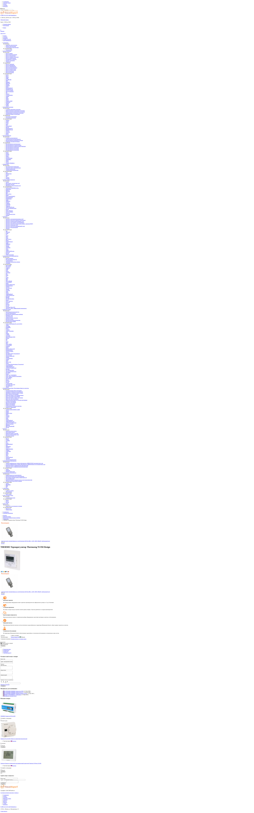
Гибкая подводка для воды (12, 317)
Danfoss (7, 120)
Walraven (8, 205)
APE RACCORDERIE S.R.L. (12, 188)
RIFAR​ (7, 127)
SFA (7, 445)
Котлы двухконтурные (11, 70)
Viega (7, 248)
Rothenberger (9, 198)
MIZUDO (8, 83)
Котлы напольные (10, 71)
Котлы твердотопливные (11, 54)
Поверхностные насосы (11, 431)
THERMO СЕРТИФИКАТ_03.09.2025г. (12, 694)
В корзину (3, 645)
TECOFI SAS (9, 288)
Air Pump (8, 326)
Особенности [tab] (6, 650)
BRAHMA (8, 484)
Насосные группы (10, 435)
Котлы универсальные (11, 58)
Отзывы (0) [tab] (5, 651)
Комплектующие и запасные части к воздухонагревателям (19, 479)
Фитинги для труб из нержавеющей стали (15, 226)
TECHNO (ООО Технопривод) (13, 353)
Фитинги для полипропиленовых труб (14, 219)
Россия (7, 253)
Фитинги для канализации (12, 227)
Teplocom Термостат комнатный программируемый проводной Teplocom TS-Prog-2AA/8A (21, 763)
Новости (5, 802)
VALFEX (8, 132)
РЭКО (7, 104)
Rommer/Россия (9, 89)
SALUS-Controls (9, 90)
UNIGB (7, 416)
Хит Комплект (9, 385)
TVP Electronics (9, 95)
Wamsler (7, 178)
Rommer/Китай (9, 88)
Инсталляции (9, 491)
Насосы (5, 428)
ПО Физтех (8, 378)
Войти (4, 27)
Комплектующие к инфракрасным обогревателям (17, 465)
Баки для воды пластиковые (12, 394)
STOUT (7, 94)
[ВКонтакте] (1, 571)
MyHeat (7, 84)
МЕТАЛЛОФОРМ (10, 426)
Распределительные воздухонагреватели (15, 476)
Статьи (4, 803)
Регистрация (6, 25)
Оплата (4, 4)
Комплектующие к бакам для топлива (14, 397)
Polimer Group (9, 413)
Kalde (7, 233)
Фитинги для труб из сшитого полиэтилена (16, 220)
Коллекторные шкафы (11, 321)
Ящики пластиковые (10, 403)
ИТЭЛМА (8, 372)
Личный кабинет (7, 24)
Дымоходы (8, 61)
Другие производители (11, 208)
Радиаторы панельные (11, 117)
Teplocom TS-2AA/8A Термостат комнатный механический (14, 738)
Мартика (8, 425)
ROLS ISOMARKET (10, 196)
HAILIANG (8, 189)
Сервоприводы (9, 260)
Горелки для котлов (10, 60)
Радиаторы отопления (8, 107)
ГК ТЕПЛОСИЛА (10, 298)
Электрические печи (10, 497)
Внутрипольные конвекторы (12, 166)
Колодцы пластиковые (11, 402)
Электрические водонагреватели (13, 139)
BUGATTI (8, 266)
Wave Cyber (8, 362)
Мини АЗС (5, 503)
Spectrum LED (9, 49)
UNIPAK (8, 203)
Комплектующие (7, 309)
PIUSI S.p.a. (8, 508)
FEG (7, 172)
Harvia (7, 500)
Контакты (5, 6)
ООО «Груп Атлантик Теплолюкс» (14, 376)
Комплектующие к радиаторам (13, 114)
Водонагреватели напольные (12, 150)
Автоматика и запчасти (11, 59)
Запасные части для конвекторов (13, 167)
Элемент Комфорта (10, 163)
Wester (7, 98)
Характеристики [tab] (7, 649)
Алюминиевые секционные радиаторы (14, 113)
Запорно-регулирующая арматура (10, 256)
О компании (6, 1)
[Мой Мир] (5, 571)
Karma (7, 175)
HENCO (8, 190)
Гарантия (5, 799)
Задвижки (8, 263)
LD (6, 234)
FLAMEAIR (8, 79)
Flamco (7, 271)
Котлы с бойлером (10, 64)
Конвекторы (6, 164)
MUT (7, 278)
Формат (7, 215)
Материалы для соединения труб (13, 185)
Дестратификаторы (10, 478)
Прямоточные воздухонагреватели (13, 475)
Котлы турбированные (11, 66)
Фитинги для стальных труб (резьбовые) (15, 222)
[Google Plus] (8, 571)
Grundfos (8, 440)
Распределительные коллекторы (13, 320)
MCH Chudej (9, 494)
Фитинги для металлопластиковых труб (15, 221)
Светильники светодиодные (12, 47)
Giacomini (8, 272)
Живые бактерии (9, 424)
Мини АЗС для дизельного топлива (14, 506)
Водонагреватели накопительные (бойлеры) (16, 146)
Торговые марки (7, 2)
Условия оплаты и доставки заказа (18, 639)
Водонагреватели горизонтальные (13, 145)
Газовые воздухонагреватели (9, 472)
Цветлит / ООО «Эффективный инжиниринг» (16, 308)
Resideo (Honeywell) (10, 284)
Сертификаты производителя (9, 696)
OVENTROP (9, 126)
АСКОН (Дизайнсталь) (11, 368)
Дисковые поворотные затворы (13, 261)
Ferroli (7, 153)
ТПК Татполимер (10, 254)
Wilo (7, 454)
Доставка (5, 5)
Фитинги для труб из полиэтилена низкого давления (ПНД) (19, 223)
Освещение (5, 42)
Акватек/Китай (9, 294)
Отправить (3, 685)
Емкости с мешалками (11, 407)
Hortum (7, 338)
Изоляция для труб (10, 184)
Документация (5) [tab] (7, 652)
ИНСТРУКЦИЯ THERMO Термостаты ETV (13, 692)
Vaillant (7, 96)
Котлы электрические (11, 55)
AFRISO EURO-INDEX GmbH (13, 409)
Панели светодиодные (11, 46)
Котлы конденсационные (11, 67)
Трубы (7, 182)
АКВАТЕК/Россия (10, 207)
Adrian (7, 325)
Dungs (7, 77)
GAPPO (7, 334)
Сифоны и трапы (10, 490)
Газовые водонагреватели (11, 138)
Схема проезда (4, 811)
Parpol (7, 155)
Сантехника (6, 488)
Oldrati (7, 412)
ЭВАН (7, 105)
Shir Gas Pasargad (9, 91)
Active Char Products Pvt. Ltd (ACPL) (14, 323)
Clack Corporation (10, 331)
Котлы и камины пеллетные (12, 57)
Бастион (8, 296)
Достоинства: (4, 665)
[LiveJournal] (7, 571)
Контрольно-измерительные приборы (14, 314)
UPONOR (8, 204)
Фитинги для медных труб (12, 225)
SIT (6, 92)
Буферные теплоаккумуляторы (13, 141)
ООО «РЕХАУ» (9, 210)
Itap (6, 231)
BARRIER (8, 327)
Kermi (7, 122)
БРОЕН (7, 297)
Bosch (7, 76)
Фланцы (8, 228)
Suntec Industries (9, 449)
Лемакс (7, 103)
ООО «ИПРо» (9, 377)
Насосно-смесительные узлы (12, 434)
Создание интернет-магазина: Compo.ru (9, 792)
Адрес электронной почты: (7, 661)
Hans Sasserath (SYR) (10, 337)
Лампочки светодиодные (11, 45)
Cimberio (8, 267)
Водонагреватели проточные (12, 147)
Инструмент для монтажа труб (13, 183)
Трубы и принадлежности (9, 179)
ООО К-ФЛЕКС (9, 211)
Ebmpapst (8, 470)
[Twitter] (3, 571)
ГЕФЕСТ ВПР (9, 101)
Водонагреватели (7, 135)
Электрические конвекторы (12, 170)
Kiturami (8, 82)
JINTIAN (8, 191)
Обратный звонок (5, 19)
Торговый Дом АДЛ (10, 307)
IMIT (7, 80)
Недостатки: (3, 670)
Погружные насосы (10, 432)
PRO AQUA (8, 194)
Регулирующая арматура (11, 259)
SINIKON (8, 201)
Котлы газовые (9, 53)
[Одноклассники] (4, 571)
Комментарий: (4, 675)
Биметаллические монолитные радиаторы (15, 111)
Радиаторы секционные (11, 116)
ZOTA (7, 99)
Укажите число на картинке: (7, 679)
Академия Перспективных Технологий (15, 364)
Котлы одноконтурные (11, 68)
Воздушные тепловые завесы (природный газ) (16, 477)
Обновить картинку (5, 684)
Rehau (7, 86)
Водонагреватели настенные (12, 148)
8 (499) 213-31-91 (4, 15)
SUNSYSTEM (9, 158)
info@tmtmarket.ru (12, 15)
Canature (8, 329)
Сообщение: (3, 782)
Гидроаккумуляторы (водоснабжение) (14, 391)
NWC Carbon (9, 344)
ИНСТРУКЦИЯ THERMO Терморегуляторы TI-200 (15, 693)
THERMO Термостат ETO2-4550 (8, 716)
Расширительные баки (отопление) (14, 390)
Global (7, 121)
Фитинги (5, 216)
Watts (7, 97)
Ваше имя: (3, 659)
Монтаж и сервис (7, 798)
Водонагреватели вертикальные (13, 144)
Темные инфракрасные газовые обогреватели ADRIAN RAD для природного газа (24, 463)
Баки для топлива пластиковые (13, 396)
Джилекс (8, 458)
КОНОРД (8, 102)
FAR (7, 270)
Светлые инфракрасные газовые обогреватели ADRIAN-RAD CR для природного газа (25, 464)
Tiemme (7, 246)
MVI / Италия (9, 281)
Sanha (7, 200)
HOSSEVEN (9, 173)
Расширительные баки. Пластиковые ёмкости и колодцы (16, 388)
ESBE (7, 78)
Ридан (7, 134)
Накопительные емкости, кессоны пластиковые (16, 400)
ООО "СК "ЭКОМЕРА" (11, 375)
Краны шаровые (9, 258)
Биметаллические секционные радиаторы (15, 110)
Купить (2, 543)
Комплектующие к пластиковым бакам (14, 395)
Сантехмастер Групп (10, 214)
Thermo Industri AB (10, 356)
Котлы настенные (10, 72)
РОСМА (8, 304)
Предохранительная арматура (12, 312)
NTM (7, 238)
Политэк (8, 213)
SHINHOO (8, 446)
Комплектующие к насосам (12, 433)
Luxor (7, 123)
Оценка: (2, 664)
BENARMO (8, 265)
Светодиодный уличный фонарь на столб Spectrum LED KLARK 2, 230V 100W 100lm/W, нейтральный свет (25, 541)
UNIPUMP (8, 451)
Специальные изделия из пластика (13, 406)
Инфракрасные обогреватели (9, 460)
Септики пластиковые (11, 401)
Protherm (8, 85)
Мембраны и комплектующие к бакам (14, 393)
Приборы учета (9, 315)
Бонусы (5, 801)
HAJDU (7, 154)
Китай (7, 209)
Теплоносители (9, 316)
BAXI (7, 74)
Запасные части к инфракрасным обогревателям (17, 466)
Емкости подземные (10, 404)
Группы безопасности (11, 313)
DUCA (7, 438)
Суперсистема (9, 383)
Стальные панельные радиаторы (13, 109)
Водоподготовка (9, 319)
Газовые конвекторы (10, 169)
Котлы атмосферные (10, 65)
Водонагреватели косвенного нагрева (14, 140)
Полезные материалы (8, 513)
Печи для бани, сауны (8, 495)
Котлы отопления (7, 51)
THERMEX (8, 159)
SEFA (7, 414)
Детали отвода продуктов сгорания (14, 481)
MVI (7, 124)
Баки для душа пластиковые (12, 398)
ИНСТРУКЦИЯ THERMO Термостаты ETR (13, 691)
